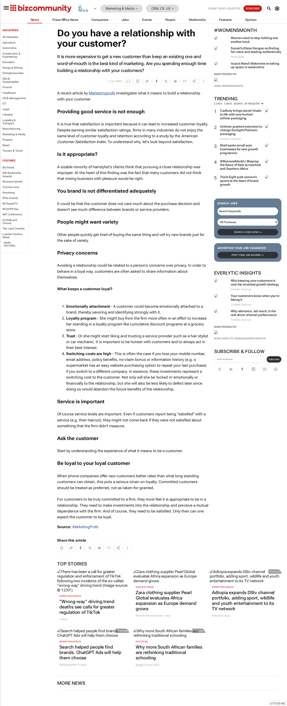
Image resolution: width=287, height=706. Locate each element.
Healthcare (9, 92)
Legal (5, 109)
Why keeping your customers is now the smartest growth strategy (255, 282)
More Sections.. (10, 244)
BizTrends (8, 167)
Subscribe (273, 359)
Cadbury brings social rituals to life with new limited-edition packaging (240, 114)
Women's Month (12, 181)
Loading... (8, 704)
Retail (5, 145)
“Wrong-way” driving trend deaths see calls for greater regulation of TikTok (86, 607)
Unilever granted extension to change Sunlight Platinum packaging (241, 130)
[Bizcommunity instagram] (253, 369)
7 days (228, 103)
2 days (218, 103)
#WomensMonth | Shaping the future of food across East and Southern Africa (240, 165)
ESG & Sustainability (10, 80)
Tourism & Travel (12, 150)
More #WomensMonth (228, 86)
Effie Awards (10, 198)
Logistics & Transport (9, 122)
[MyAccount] (277, 8)
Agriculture (9, 42)
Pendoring (8, 192)
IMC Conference (12, 214)
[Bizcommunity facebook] (242, 369)
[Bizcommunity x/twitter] (220, 369)
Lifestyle (7, 114)
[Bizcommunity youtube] (264, 369)
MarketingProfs (85, 527)
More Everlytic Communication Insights (240, 338)
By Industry (253, 103)
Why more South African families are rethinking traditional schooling (169, 652)
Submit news (217, 8)
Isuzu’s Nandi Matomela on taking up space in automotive (255, 65)
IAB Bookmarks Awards (11, 174)
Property (7, 139)
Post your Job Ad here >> (248, 255)
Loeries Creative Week (12, 236)
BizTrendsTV (10, 203)
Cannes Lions (10, 187)
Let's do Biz (277, 703)
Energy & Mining (12, 67)
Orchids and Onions (9, 221)
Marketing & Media (14, 134)
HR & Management (14, 98)
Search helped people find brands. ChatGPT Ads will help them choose (90, 652)
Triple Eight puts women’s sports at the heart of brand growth (239, 180)
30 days (238, 103)
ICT (4, 103)
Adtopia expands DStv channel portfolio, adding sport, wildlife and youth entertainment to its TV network (243, 600)
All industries (10, 37)
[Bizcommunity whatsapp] (276, 369)
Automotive (9, 48)
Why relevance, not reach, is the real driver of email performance (254, 313)
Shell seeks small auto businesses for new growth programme (239, 149)
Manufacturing (11, 128)
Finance (7, 87)
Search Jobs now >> (247, 232)
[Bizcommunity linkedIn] (231, 369)
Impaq (140, 664)
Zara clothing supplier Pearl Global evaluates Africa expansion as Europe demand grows (166, 600)
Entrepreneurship (12, 73)
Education (8, 62)
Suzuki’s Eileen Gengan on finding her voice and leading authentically (256, 50)
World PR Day (10, 209)
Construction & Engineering (11, 55)
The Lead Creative (13, 228)
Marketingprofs (102, 93)
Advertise (234, 8)
